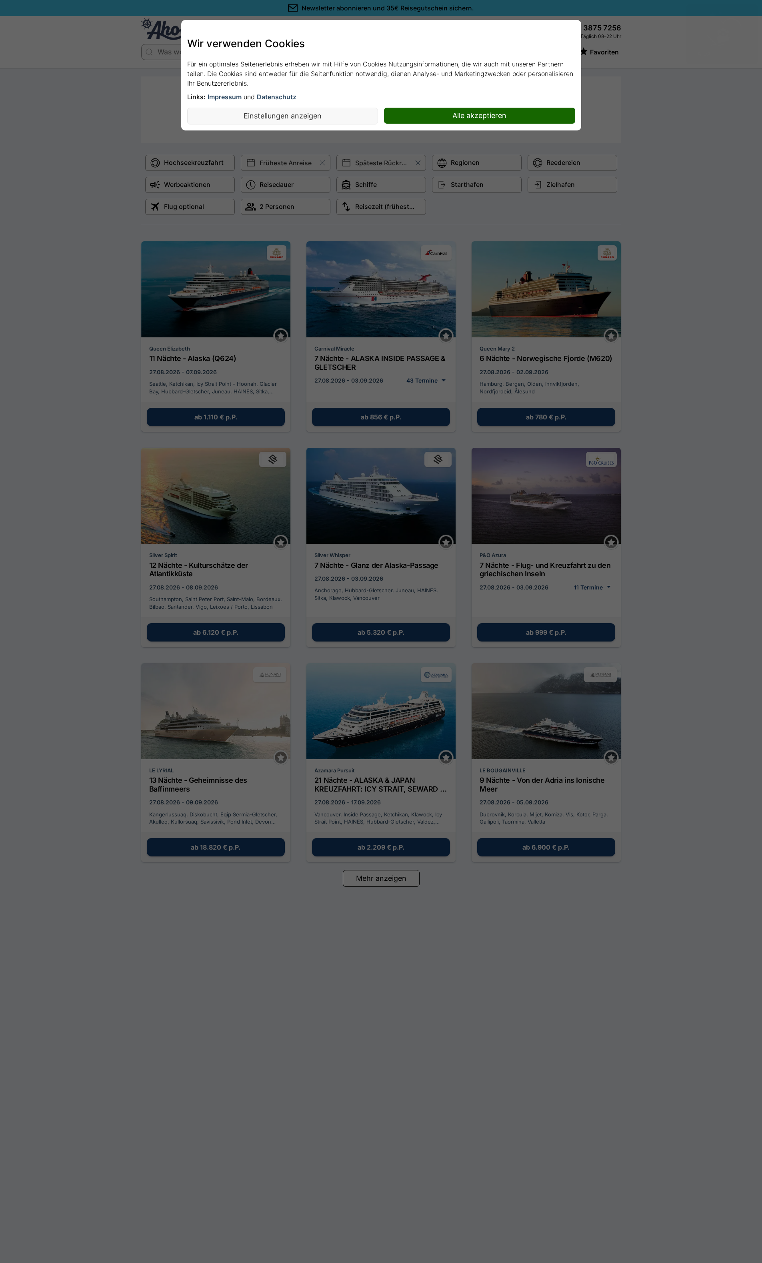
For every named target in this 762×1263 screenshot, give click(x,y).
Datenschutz (276, 97)
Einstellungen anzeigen (283, 116)
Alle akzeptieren (479, 115)
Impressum (225, 97)
